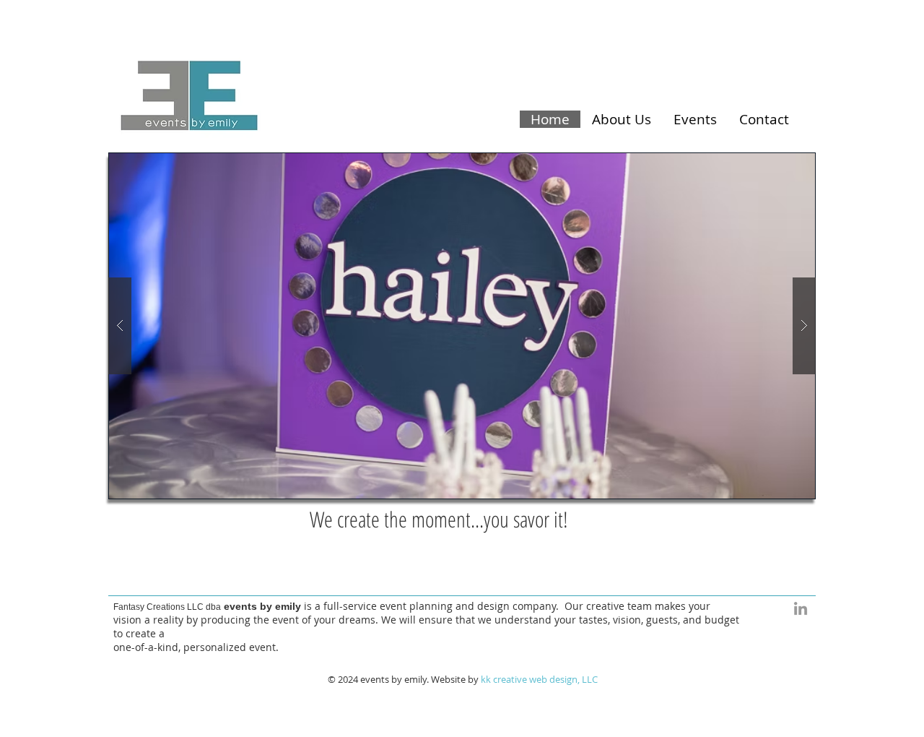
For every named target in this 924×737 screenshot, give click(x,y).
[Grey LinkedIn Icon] (800, 608)
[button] (462, 326)
